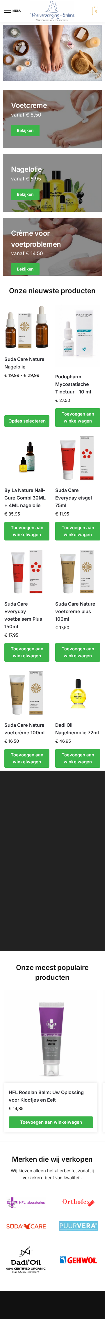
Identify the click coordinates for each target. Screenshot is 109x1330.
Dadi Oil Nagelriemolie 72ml (77, 728)
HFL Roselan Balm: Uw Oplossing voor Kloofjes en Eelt (46, 1096)
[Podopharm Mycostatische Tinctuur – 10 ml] (77, 336)
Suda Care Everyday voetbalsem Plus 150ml (23, 615)
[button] (95, 11)
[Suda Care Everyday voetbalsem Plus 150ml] (26, 571)
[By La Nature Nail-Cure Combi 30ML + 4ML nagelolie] (26, 458)
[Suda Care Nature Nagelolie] (26, 327)
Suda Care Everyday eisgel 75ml (73, 497)
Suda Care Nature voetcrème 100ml (24, 728)
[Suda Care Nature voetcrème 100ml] (26, 692)
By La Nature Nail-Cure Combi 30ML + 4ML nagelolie (25, 497)
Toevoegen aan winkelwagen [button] (78, 417)
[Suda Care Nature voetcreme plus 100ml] (77, 571)
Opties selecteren (27, 421)
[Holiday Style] (52, 183)
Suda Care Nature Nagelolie (24, 363)
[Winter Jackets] (52, 247)
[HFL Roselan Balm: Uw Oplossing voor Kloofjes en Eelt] (50, 1036)
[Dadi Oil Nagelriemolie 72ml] (77, 692)
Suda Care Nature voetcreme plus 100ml (75, 611)
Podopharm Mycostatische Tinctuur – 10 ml (73, 384)
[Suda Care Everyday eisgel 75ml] (77, 458)
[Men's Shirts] (52, 119)
